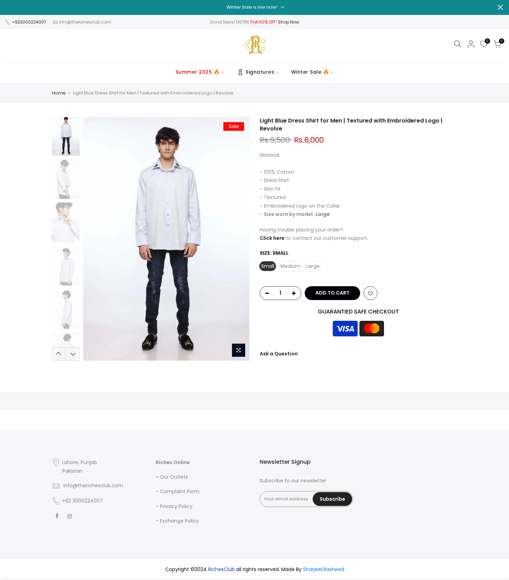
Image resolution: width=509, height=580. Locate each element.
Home (59, 93)
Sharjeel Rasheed (323, 569)
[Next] (237, 239)
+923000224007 (29, 22)
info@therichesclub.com (85, 22)
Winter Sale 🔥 (310, 72)
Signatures (259, 72)
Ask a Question (279, 353)
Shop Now (288, 22)
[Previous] (95, 239)
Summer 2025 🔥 (198, 72)
